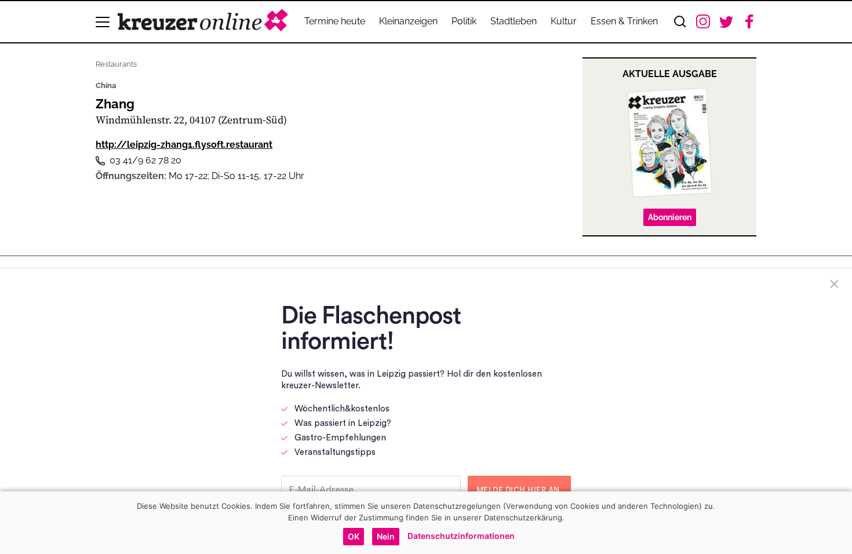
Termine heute (334, 21)
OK (353, 536)
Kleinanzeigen (408, 21)
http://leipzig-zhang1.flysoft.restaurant (184, 144)
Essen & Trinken (624, 21)
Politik (464, 21)
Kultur (564, 21)
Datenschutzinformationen (461, 536)
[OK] (837, 523)
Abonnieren (669, 217)
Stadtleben (513, 21)
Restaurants (116, 64)
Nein (386, 536)
